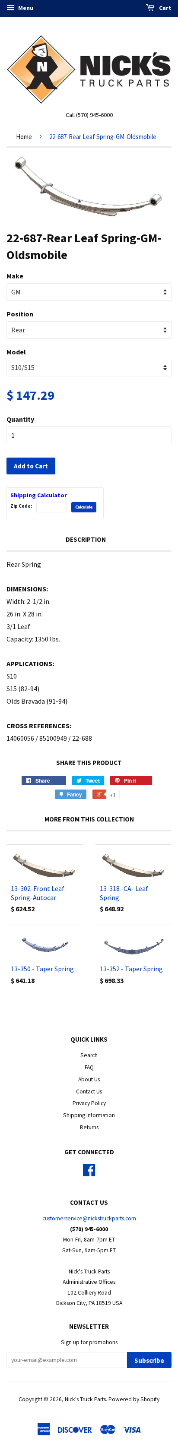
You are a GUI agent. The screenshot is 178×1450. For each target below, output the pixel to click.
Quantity (20, 419)
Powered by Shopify (133, 1399)
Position (19, 314)
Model (16, 351)
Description (86, 539)
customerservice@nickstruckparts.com (89, 1218)
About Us (89, 1079)
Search (89, 1055)
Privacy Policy (89, 1103)
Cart (165, 8)
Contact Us (89, 1091)
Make (14, 276)
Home (24, 137)
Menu (25, 8)
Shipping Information (89, 1115)
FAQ (89, 1067)
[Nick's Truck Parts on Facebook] (89, 1173)
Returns (89, 1127)
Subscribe (149, 1360)
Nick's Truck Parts (85, 1399)
